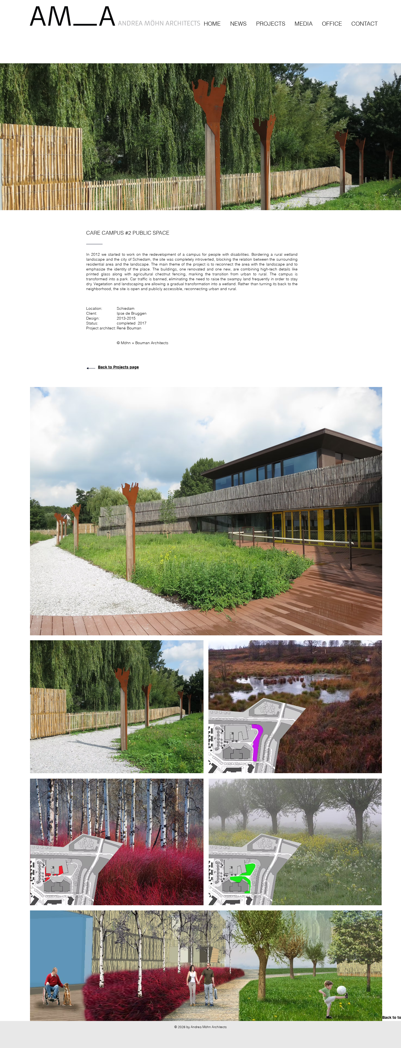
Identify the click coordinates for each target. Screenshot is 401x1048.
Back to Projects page (118, 367)
